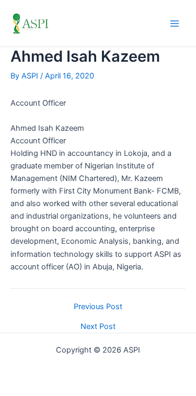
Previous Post (98, 307)
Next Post (98, 327)
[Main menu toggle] (175, 24)
